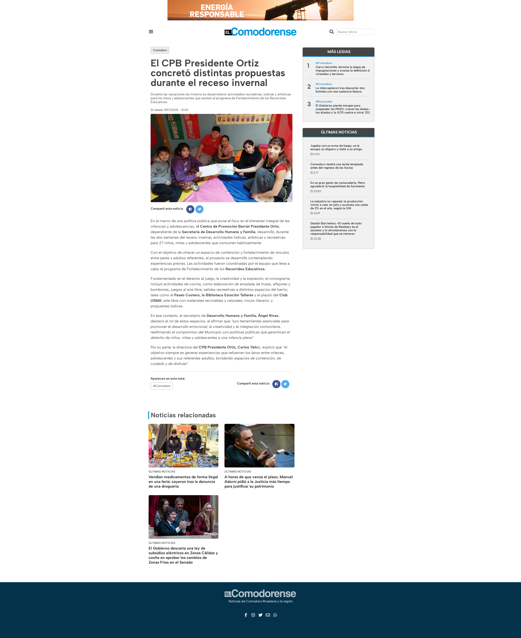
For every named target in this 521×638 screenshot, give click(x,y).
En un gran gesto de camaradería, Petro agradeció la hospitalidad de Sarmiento (337, 184)
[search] (355, 32)
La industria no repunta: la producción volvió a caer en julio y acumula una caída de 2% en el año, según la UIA (339, 204)
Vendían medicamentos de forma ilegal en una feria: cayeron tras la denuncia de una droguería (183, 482)
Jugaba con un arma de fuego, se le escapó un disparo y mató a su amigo (336, 147)
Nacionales (325, 101)
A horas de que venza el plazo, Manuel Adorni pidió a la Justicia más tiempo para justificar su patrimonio (258, 482)
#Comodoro (162, 386)
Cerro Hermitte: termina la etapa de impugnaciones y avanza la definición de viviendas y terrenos (343, 70)
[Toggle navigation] (151, 31)
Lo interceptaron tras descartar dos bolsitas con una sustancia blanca (340, 89)
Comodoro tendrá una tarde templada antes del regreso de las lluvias (336, 166)
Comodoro (160, 50)
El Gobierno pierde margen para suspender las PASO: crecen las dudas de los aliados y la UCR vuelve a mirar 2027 (344, 109)
